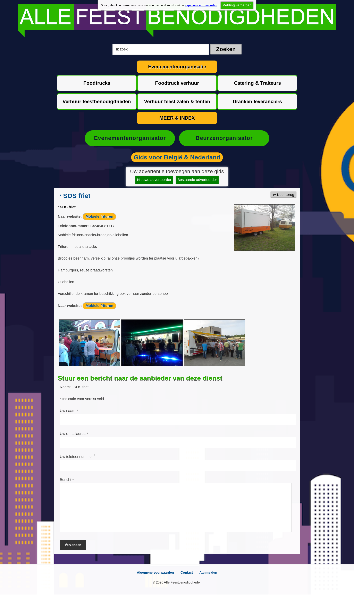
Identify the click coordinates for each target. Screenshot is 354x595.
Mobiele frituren (99, 216)
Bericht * (67, 480)
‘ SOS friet (67, 207)
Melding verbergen (236, 5)
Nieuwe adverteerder (154, 180)
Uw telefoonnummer (77, 457)
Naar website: (70, 216)
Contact (186, 572)
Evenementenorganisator (130, 138)
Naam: (66, 387)
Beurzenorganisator (224, 138)
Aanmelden (208, 572)
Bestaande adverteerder (197, 180)
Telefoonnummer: (73, 226)
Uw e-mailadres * (74, 434)
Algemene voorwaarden (155, 572)
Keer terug (285, 194)
